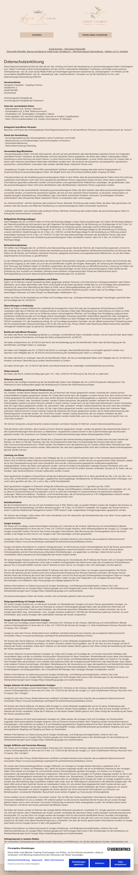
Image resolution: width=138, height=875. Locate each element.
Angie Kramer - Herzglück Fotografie (67, 49)
